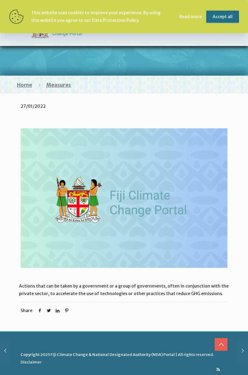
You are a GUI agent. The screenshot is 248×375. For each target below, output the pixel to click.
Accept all (223, 16)
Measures (58, 85)
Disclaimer (31, 362)
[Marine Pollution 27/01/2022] (5, 351)
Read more (190, 16)
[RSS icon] (218, 369)
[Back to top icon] (221, 344)
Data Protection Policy (115, 20)
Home (24, 85)
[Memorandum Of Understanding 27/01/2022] (242, 351)
